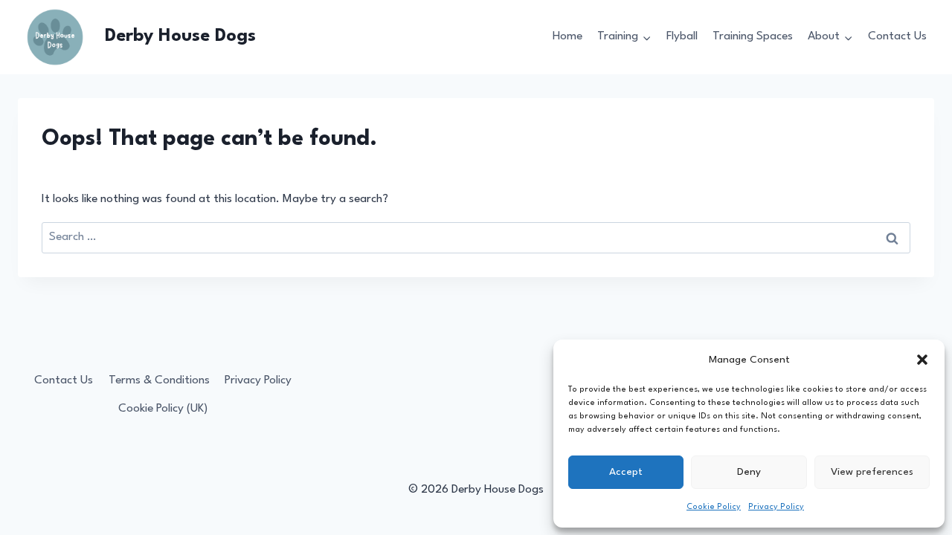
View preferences (872, 472)
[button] (922, 359)
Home (567, 36)
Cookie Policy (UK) (163, 409)
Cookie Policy (713, 507)
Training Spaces (753, 36)
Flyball (682, 36)
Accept (626, 472)
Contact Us (897, 36)
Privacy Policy (776, 507)
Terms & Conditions (159, 380)
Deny (749, 472)
